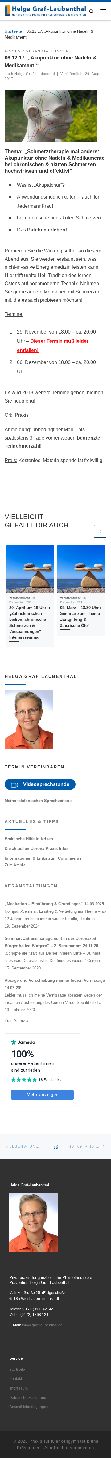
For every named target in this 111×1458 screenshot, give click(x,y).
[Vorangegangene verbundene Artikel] (86, 531)
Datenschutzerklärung (27, 1397)
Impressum (18, 1388)
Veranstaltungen (31, 885)
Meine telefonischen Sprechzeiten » (38, 800)
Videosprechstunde (46, 784)
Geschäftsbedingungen (28, 1407)
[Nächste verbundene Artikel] (100, 531)
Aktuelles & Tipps (32, 821)
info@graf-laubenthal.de (42, 1325)
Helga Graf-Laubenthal (34, 74)
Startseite (13, 31)
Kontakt (15, 1379)
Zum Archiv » (16, 865)
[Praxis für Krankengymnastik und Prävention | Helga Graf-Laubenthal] (45, 10)
